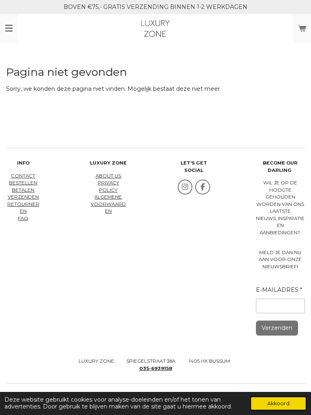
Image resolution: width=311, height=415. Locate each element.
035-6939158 (155, 368)
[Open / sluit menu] (9, 28)
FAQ (23, 218)
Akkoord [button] (278, 403)
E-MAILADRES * (279, 289)
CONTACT (23, 176)
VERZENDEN (23, 197)
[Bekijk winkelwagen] (302, 28)
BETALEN (23, 190)
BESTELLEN (23, 183)
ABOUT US (108, 176)
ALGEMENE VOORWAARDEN (108, 204)
